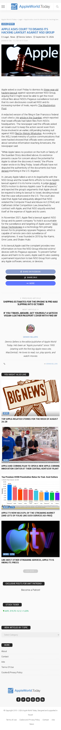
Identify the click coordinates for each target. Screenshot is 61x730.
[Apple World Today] (30, 6)
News (11, 24)
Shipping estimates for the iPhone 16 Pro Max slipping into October (30, 303)
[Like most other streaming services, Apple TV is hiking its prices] (30, 539)
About (4, 651)
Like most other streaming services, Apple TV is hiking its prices (27, 561)
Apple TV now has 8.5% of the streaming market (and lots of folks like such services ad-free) (28, 514)
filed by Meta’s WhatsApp (28, 133)
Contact (5, 656)
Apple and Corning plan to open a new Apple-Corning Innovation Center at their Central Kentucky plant (30, 467)
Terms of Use (7, 667)
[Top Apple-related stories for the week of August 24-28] (30, 398)
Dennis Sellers (25, 37)
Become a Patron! (30, 589)
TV (12, 507)
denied (5, 170)
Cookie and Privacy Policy (29, 720)
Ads (3, 662)
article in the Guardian (31, 117)
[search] (57, 6)
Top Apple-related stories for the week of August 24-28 (29, 420)
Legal (4, 24)
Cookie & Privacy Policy (11, 672)
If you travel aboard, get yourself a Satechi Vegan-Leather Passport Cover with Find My (31, 314)
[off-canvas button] (3, 6)
